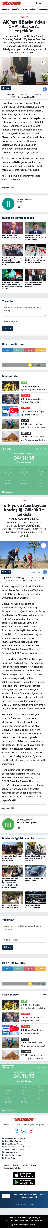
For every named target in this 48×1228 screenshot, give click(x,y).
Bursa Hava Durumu (13, 1141)
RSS (7, 1196)
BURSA (5, 9)
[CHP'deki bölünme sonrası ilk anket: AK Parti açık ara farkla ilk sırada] (12, 275)
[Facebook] (17, 1131)
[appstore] (24, 1175)
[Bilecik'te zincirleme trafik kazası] (35, 871)
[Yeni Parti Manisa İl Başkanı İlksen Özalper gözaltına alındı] (35, 250)
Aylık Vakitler (9, 492)
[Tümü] (44, 376)
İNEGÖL (16, 9)
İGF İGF (8, 95)
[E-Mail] (19, 207)
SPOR (24, 383)
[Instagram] (26, 1131)
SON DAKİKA (29, 9)
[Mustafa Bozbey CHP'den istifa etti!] (12, 228)
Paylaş (7, 88)
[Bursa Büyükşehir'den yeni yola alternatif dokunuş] (35, 848)
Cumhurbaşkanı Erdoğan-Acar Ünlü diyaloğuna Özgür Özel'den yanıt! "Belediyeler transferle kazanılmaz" (32, 401)
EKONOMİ (26, 433)
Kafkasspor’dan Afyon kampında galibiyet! (33, 426)
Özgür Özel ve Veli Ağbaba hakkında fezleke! (33, 285)
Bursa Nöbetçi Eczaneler (15, 1138)
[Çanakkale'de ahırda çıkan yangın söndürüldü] (12, 848)
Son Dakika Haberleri (14, 1155)
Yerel (24, 501)
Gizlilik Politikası (29, 1165)
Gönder (8, 329)
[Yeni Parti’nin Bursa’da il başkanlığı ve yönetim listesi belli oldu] (12, 250)
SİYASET (24, 17)
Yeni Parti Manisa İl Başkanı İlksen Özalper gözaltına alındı (35, 260)
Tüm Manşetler (11, 1152)
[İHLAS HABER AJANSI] (8, 824)
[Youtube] (31, 1131)
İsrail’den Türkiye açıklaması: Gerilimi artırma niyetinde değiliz (32, 413)
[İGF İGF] (8, 204)
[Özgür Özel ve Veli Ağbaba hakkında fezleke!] (35, 275)
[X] (22, 1131)
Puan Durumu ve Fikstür (14, 1150)
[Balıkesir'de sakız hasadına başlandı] (12, 898)
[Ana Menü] (44, 3)
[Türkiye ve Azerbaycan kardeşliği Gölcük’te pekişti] (24, 555)
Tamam (32, 1225)
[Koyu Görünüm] (37, 3)
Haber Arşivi (10, 1158)
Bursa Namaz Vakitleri (14, 1144)
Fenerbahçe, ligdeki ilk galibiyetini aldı (33, 388)
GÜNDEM (43, 9)
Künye (6, 1165)
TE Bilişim (30, 1204)
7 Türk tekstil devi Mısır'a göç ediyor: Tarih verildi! (32, 439)
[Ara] (40, 3)
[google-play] (24, 1183)
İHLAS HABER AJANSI (13, 578)
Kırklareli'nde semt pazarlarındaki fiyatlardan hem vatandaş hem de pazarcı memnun (10, 883)
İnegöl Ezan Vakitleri (12, 1168)
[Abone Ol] (45, 89)
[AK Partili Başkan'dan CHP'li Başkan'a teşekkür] (24, 71)
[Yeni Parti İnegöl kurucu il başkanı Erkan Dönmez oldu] (35, 228)
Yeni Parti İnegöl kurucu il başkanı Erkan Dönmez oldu (35, 238)
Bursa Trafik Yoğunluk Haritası (17, 1147)
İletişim (16, 1165)
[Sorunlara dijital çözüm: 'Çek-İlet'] (35, 898)
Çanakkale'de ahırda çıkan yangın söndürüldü (11, 858)
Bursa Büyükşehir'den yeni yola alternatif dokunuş (35, 858)
